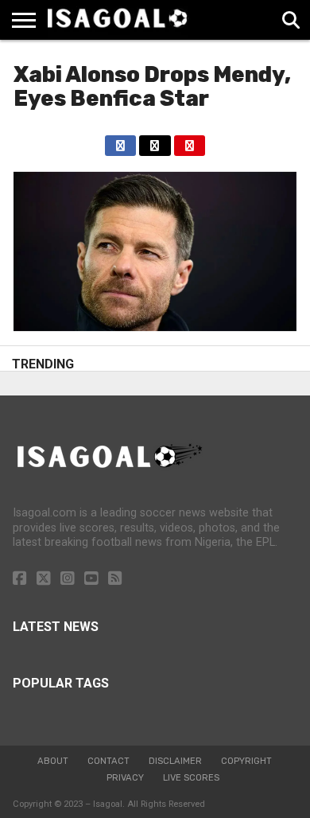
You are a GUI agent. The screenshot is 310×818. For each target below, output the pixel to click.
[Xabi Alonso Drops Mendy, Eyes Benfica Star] (155, 326)
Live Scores (191, 778)
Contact (108, 761)
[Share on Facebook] (120, 141)
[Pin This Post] (189, 141)
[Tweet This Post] (154, 141)
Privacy (125, 778)
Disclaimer (175, 761)
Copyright (246, 761)
